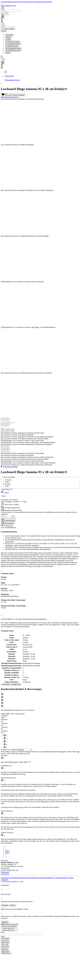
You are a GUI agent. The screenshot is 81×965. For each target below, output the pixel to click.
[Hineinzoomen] (12, 430)
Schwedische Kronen (13, 44)
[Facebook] (5, 874)
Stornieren (5, 905)
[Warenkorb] (2, 22)
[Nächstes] (7, 419)
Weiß (7, 486)
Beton (7, 482)
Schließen (5, 922)
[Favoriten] (2, 19)
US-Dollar (9, 35)
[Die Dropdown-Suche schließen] (7, 13)
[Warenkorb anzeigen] (2, 68)
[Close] (2, 889)
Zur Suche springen (25, 2)
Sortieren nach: (6, 750)
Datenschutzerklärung (46, 878)
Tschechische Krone (13, 50)
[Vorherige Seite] (6, 849)
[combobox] (10, 11)
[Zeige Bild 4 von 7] (8, 422)
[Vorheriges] (3, 419)
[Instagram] (5, 872)
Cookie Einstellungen (61, 878)
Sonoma (8, 484)
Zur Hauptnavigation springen (42, 2)
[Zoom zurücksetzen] (7, 430)
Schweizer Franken (12, 41)
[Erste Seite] (6, 847)
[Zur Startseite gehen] (8, 5)
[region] (40, 282)
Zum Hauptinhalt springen (10, 2)
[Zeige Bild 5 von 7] (10, 422)
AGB (10, 878)
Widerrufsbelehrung (32, 878)
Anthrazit (8, 480)
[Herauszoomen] (3, 430)
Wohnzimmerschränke (10, 467)
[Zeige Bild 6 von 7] (12, 422)
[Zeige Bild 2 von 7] (4, 422)
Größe (3, 489)
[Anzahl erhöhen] (13, 517)
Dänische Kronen (12, 46)
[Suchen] (2, 14)
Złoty (8, 39)
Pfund (8, 37)
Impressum (4, 878)
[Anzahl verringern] (3, 517)
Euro (8, 53)
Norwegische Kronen (13, 48)
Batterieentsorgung (19, 878)
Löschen (12, 905)
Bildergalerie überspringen (9, 97)
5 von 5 (6, 492)
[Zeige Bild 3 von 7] (6, 422)
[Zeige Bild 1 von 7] (2, 422)
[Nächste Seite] (6, 855)
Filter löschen (6, 953)
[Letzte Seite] (6, 857)
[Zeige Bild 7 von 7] (14, 422)
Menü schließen (9, 29)
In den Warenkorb (9, 520)
